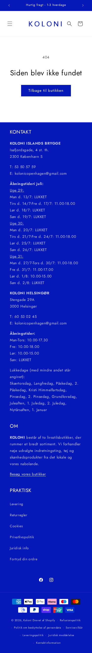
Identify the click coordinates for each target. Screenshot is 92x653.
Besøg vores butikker (28, 474)
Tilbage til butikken (46, 90)
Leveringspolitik (33, 635)
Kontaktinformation (48, 643)
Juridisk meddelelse (61, 635)
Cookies (16, 526)
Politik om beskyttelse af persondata (37, 628)
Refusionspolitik (70, 620)
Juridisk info (19, 548)
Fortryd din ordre (23, 559)
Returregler (18, 515)
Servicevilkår (74, 628)
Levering (16, 504)
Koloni (27, 620)
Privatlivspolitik (22, 537)
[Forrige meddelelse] (9, 5)
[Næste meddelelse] (83, 5)
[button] (9, 23)
